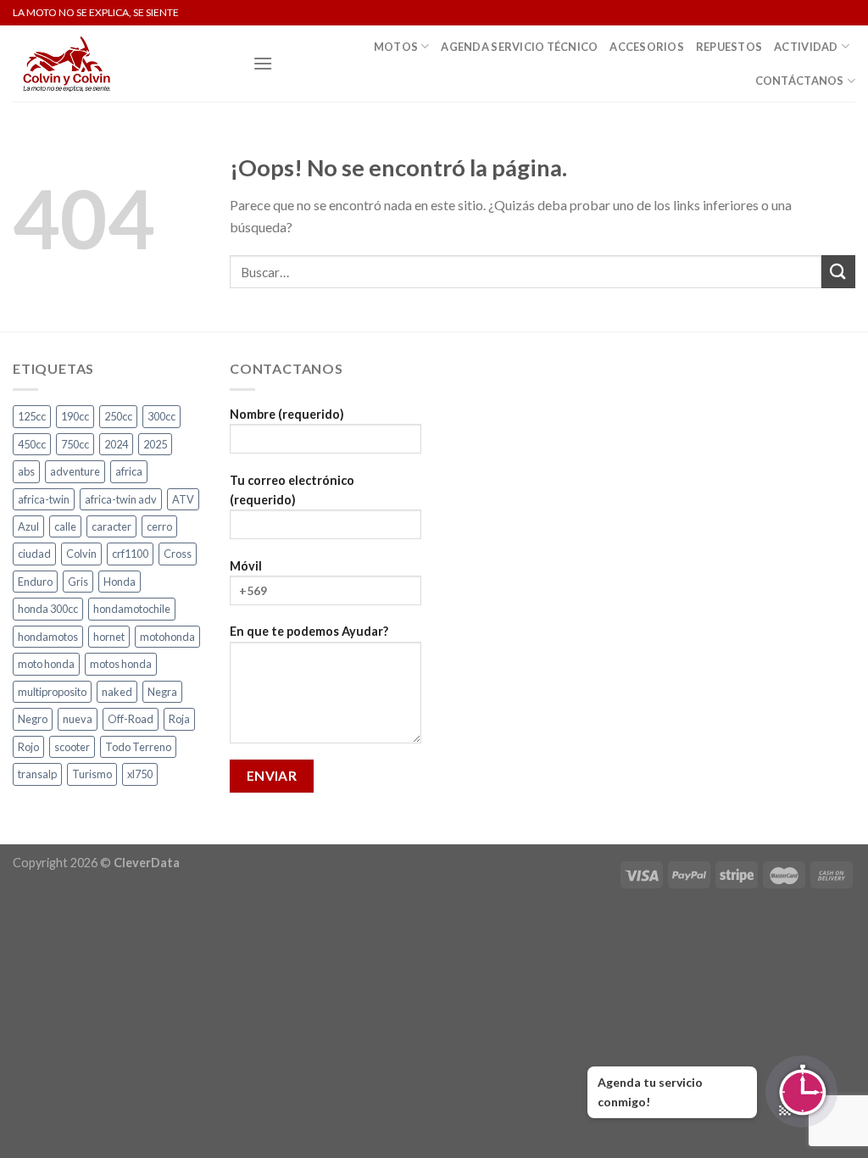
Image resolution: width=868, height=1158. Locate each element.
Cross (178, 553)
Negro (32, 719)
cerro (159, 526)
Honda (119, 581)
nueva (77, 719)
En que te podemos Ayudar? (309, 631)
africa (128, 471)
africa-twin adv (121, 499)
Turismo (92, 774)
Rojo (28, 747)
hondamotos (48, 636)
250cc (118, 416)
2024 (116, 444)
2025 (155, 444)
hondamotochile (131, 608)
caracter (111, 526)
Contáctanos (799, 80)
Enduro (35, 581)
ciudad (34, 553)
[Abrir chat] (801, 1091)
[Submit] (838, 271)
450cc (32, 444)
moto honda (46, 664)
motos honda (121, 664)
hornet (109, 636)
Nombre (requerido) (287, 414)
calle (65, 526)
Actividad (805, 46)
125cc (32, 416)
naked (117, 692)
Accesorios (646, 46)
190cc (75, 416)
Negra (162, 692)
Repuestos (729, 46)
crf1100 (130, 553)
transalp (37, 774)
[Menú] (263, 63)
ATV (183, 499)
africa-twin (44, 499)
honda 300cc (48, 608)
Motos (396, 46)
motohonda (167, 636)
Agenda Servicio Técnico (519, 46)
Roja (179, 719)
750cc (75, 444)
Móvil (246, 566)
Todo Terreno (138, 747)
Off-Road (130, 719)
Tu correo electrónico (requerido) (292, 490)
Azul (28, 526)
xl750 (140, 774)
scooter (72, 747)
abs (26, 471)
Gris (78, 581)
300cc (161, 416)
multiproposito (52, 692)
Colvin (81, 553)
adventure (75, 471)
